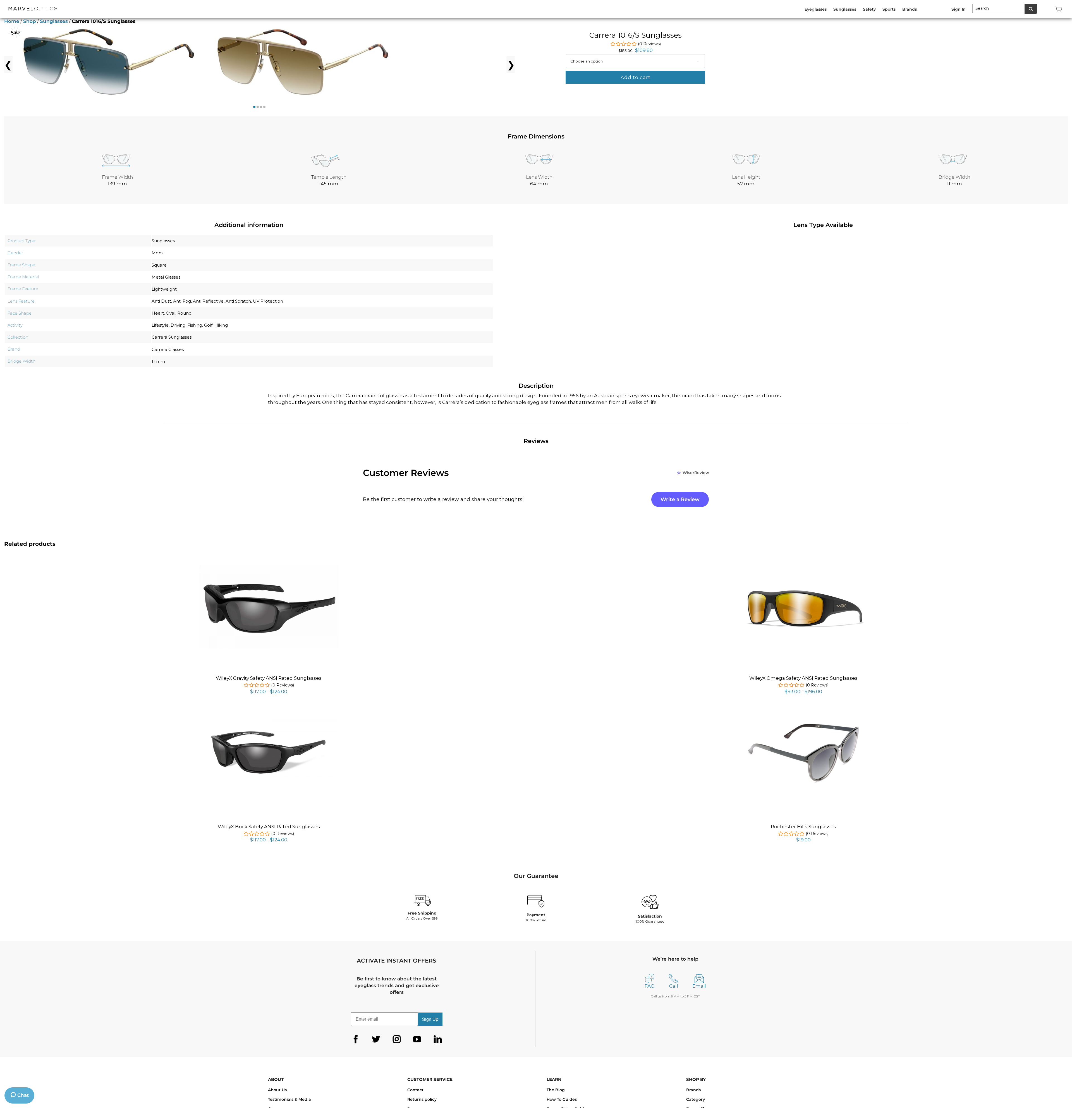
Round (184, 313)
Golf (208, 325)
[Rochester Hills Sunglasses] (803, 721)
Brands (693, 1089)
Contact (415, 1089)
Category (695, 1099)
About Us (277, 1089)
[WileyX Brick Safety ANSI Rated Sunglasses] (269, 712)
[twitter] (376, 1039)
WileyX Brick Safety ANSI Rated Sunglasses (269, 826)
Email (699, 986)
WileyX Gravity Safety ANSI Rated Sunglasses (269, 678)
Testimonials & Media (289, 1099)
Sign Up (430, 1019)
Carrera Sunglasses (172, 337)
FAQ (650, 986)
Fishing (194, 325)
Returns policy (422, 1099)
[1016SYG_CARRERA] (102, 64)
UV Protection (268, 301)
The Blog (556, 1089)
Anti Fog (182, 301)
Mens (157, 252)
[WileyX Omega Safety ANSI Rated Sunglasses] (803, 568)
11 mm (158, 361)
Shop (29, 21)
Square (159, 265)
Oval (170, 313)
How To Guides (562, 1099)
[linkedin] (438, 1039)
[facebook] (356, 1039)
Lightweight (164, 289)
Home (11, 21)
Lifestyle (160, 325)
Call (673, 986)
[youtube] (417, 1039)
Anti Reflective (208, 301)
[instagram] (397, 1039)
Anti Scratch (238, 301)
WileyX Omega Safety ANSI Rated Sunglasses (803, 678)
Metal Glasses (166, 277)
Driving (178, 325)
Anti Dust (161, 301)
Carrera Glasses (168, 349)
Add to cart (635, 77)
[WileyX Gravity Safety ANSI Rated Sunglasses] (269, 568)
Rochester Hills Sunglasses (803, 826)
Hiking (221, 325)
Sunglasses (54, 21)
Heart (158, 313)
